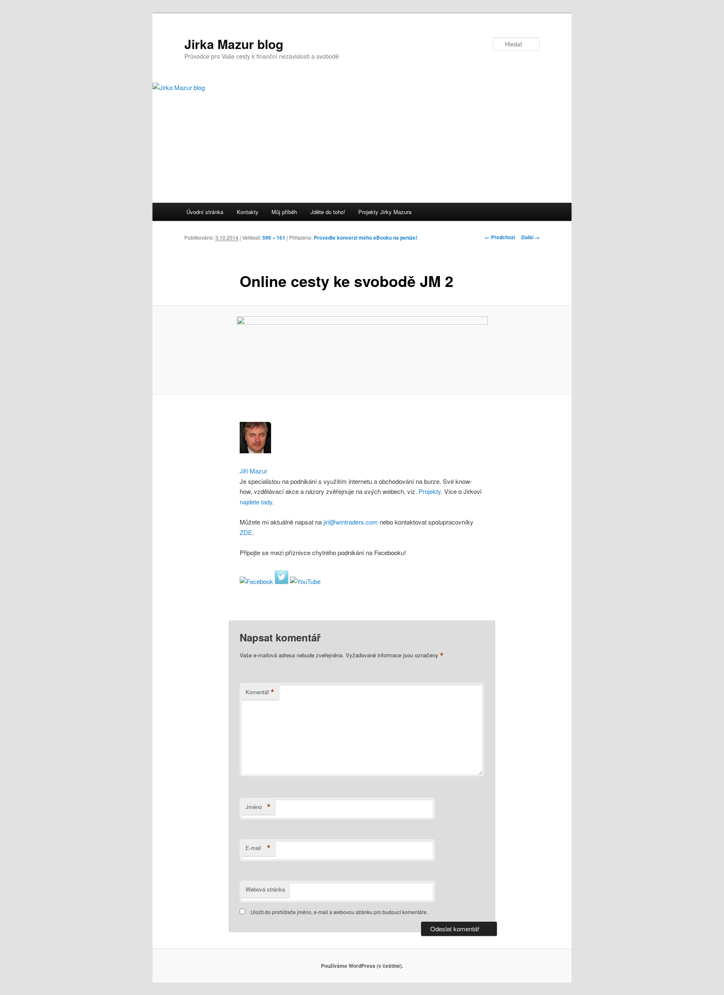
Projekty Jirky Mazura (384, 212)
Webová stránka (265, 889)
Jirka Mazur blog (233, 44)
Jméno (258, 807)
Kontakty (248, 212)
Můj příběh (284, 212)
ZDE (246, 532)
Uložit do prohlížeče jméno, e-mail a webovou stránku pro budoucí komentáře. (339, 911)
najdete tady (256, 501)
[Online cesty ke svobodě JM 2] (362, 350)
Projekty (430, 491)
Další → (530, 237)
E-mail (258, 848)
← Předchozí (500, 237)
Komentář (260, 692)
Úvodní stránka (204, 212)
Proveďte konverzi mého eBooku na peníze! (365, 237)
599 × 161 (273, 237)
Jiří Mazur (253, 470)
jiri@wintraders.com (350, 521)
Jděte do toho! (327, 212)
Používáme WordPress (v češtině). (362, 965)
